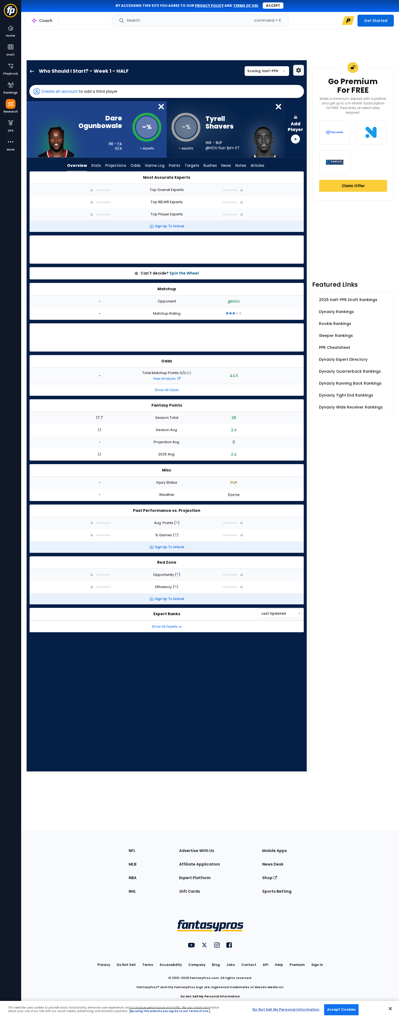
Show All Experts (165, 626)
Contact (248, 964)
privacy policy (209, 5)
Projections (115, 165)
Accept (273, 5)
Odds (136, 165)
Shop (267, 877)
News (226, 165)
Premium (297, 964)
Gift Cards (189, 891)
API (265, 964)
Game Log (154, 165)
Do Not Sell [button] (126, 964)
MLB (133, 864)
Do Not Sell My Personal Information (210, 996)
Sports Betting (277, 891)
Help (279, 964)
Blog (216, 964)
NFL (132, 850)
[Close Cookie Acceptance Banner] (390, 1008)
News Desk (272, 864)
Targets (192, 165)
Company (196, 964)
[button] (166, 91)
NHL (132, 891)
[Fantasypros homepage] (10, 13)
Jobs (230, 964)
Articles (257, 165)
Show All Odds (167, 390)
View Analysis (164, 378)
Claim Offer (353, 186)
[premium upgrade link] (348, 21)
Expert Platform (195, 877)
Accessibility (171, 964)
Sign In (317, 964)
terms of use (245, 5)
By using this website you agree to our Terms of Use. (169, 1011)
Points (174, 165)
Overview (77, 165)
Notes (240, 165)
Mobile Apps (274, 850)
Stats (96, 165)
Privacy (103, 964)
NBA (133, 877)
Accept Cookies (341, 1009)
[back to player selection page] (30, 71)
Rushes (210, 165)
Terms (147, 964)
